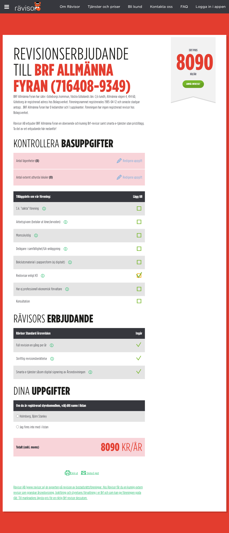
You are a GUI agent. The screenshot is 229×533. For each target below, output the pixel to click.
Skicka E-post (92, 473)
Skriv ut (74, 473)
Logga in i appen (211, 7)
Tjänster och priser (104, 7)
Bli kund (135, 7)
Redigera (132, 161)
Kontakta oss (161, 7)
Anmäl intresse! (193, 83)
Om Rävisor (70, 7)
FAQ (184, 7)
